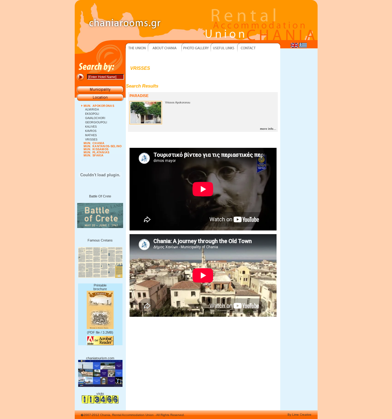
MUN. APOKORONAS (99, 105)
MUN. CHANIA (94, 143)
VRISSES (91, 139)
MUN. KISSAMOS (96, 149)
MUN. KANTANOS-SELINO (103, 146)
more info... (268, 128)
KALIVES (91, 126)
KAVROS (90, 131)
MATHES (91, 135)
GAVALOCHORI (95, 118)
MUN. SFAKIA (94, 155)
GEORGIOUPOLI (96, 122)
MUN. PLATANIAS (97, 152)
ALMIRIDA (92, 109)
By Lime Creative (299, 414)
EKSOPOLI (92, 113)
